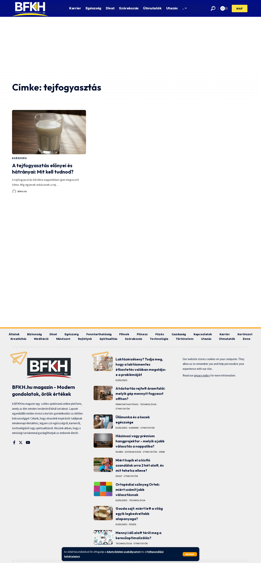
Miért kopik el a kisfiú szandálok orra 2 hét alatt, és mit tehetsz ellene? (140, 465)
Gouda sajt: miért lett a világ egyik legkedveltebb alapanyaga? (139, 513)
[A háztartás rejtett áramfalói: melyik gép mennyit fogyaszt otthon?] (103, 393)
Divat (119, 476)
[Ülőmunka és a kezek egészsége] (103, 421)
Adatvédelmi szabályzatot (124, 551)
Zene (162, 452)
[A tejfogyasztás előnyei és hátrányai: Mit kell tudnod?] (49, 132)
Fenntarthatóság (127, 404)
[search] (213, 8)
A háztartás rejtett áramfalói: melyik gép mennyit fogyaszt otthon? (140, 393)
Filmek (119, 452)
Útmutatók (123, 408)
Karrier (134, 427)
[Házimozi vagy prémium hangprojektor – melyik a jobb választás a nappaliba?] (103, 440)
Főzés (132, 524)
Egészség (19, 158)
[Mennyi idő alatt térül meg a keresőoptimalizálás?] (103, 537)
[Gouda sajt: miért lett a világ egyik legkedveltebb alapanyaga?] (103, 513)
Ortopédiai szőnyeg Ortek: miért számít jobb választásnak (138, 489)
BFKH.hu (22, 191)
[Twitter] (21, 442)
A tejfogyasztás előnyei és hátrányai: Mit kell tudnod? (43, 168)
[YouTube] (28, 442)
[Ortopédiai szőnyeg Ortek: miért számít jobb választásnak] (103, 489)
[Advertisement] (130, 45)
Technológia (148, 404)
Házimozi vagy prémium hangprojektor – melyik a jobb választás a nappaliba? (140, 441)
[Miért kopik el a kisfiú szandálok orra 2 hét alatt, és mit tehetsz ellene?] (103, 465)
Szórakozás (133, 452)
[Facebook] (14, 442)
